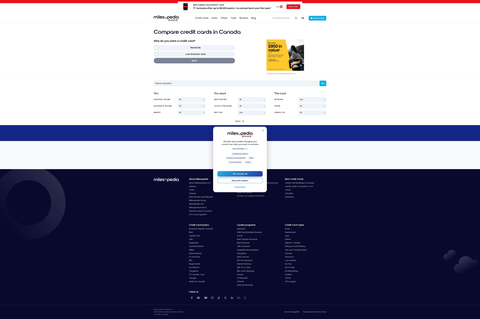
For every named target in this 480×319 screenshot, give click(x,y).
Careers (192, 193)
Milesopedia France (197, 207)
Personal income (162, 99)
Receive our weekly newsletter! (250, 196)
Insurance (289, 197)
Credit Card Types (294, 225)
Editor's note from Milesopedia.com (282, 73)
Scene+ (240, 274)
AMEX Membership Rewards (249, 232)
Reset (238, 121)
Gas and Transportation (296, 250)
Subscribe (319, 18)
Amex (287, 229)
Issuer (277, 106)
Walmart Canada (197, 281)
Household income (163, 106)
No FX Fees (290, 267)
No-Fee (288, 264)
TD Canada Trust (196, 274)
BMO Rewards (243, 243)
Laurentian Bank (196, 246)
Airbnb (288, 239)
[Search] (296, 18)
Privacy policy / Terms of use (314, 312)
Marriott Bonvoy (244, 264)
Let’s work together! (198, 214)
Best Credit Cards (294, 179)
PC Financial (194, 257)
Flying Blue (241, 253)
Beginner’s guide (244, 192)
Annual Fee (279, 112)
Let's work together (292, 312)
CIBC (191, 239)
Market (157, 112)
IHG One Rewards (244, 260)
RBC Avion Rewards (245, 271)
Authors (192, 186)
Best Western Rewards (247, 239)
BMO (191, 232)
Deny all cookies (240, 180)
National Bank (195, 253)
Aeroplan (289, 193)
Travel (287, 190)
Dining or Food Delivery (295, 246)
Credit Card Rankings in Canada (299, 183)
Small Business (291, 271)
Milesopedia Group (197, 200)
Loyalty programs (246, 225)
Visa (287, 235)
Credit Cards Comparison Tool (299, 186)
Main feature (220, 99)
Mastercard (290, 232)
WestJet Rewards (245, 285)
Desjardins (193, 243)
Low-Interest (290, 260)
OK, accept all (240, 173)
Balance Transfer (292, 243)
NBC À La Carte (243, 267)
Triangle (192, 278)
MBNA (191, 250)
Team (191, 190)
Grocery (288, 253)
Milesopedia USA (196, 204)
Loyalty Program (223, 106)
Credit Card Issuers (199, 225)
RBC (190, 260)
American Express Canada (201, 229)
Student (288, 274)
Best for (218, 112)
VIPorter (240, 281)
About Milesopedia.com (200, 183)
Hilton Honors (243, 257)
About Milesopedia (198, 179)
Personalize (240, 187)
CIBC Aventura (243, 246)
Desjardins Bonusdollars (248, 250)
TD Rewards (242, 278)
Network (278, 99)
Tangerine (193, 271)
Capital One (194, 235)
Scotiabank (194, 267)
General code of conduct (200, 211)
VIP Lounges (290, 281)
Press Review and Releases (201, 197)
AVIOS (239, 235)
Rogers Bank (194, 264)
